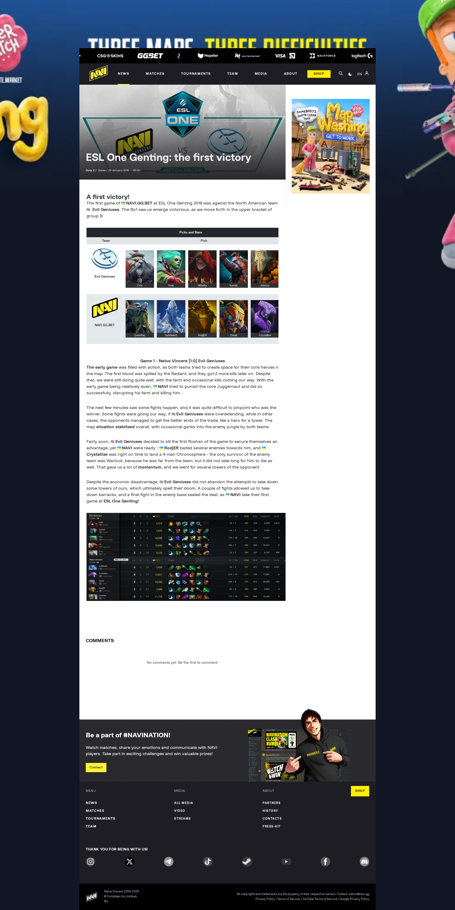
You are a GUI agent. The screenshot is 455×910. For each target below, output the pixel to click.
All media (183, 803)
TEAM (91, 826)
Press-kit (272, 826)
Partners (272, 803)
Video (179, 810)
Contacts (272, 818)
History (270, 810)
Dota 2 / (91, 170)
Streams (182, 818)
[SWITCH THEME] (350, 74)
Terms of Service (288, 899)
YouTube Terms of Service (319, 899)
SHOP (360, 791)
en (359, 74)
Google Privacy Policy (354, 899)
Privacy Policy (265, 899)
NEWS (91, 803)
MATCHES (95, 810)
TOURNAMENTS (100, 818)
